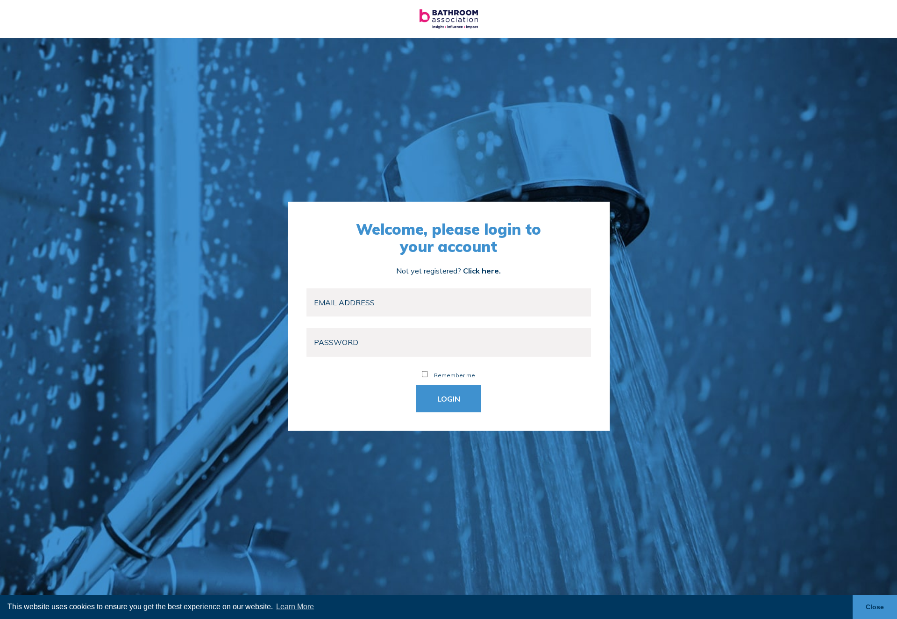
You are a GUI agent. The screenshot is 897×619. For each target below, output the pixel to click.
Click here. (482, 270)
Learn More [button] (295, 607)
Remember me (454, 374)
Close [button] (875, 607)
